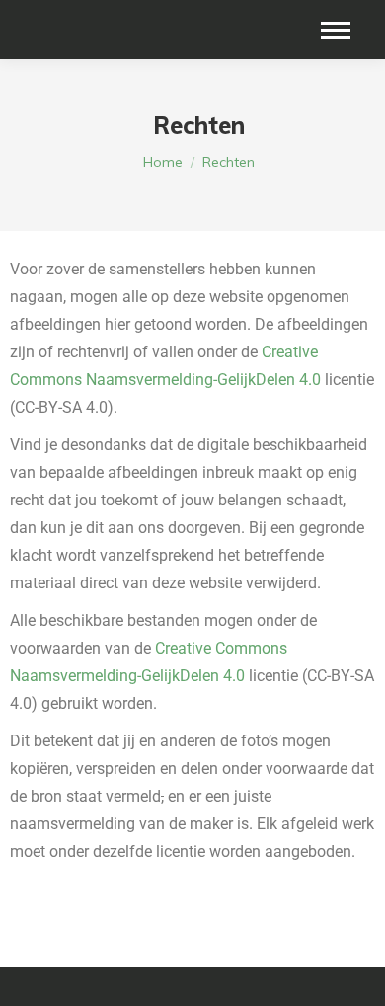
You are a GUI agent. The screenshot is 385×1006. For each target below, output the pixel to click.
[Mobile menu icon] (335, 30)
